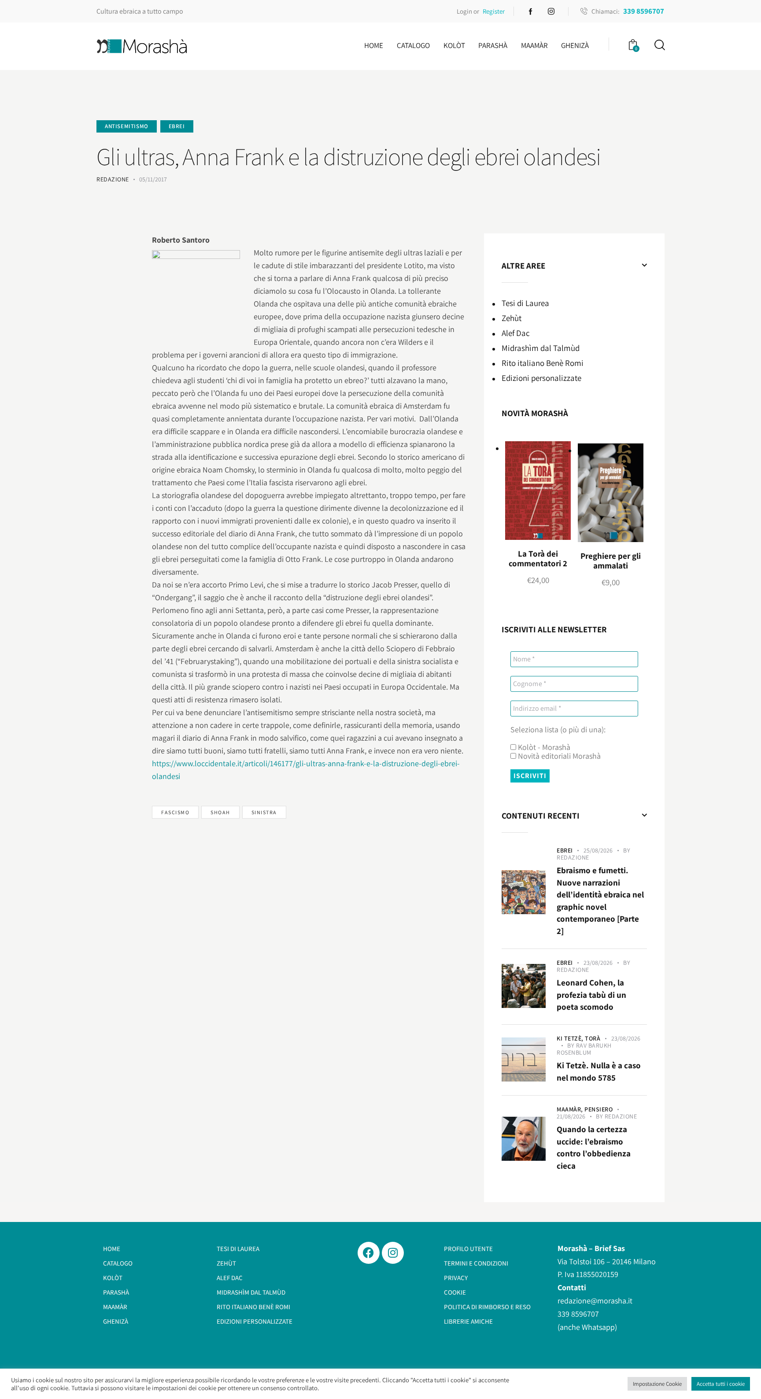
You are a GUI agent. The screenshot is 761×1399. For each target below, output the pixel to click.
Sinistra (264, 812)
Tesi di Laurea (525, 303)
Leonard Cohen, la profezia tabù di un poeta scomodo (591, 994)
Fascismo (175, 812)
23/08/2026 (598, 963)
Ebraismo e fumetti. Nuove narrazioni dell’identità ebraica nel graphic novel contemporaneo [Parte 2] (600, 900)
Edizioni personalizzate (541, 378)
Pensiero (598, 1109)
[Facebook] (369, 1253)
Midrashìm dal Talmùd (541, 348)
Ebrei (177, 126)
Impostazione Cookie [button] (657, 1384)
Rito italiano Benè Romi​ (543, 363)
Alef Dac (516, 333)
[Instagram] (393, 1253)
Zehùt (511, 318)
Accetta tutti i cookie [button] (721, 1384)
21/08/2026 (571, 1116)
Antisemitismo (126, 126)
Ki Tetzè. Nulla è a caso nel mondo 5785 (599, 1071)
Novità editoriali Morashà (558, 756)
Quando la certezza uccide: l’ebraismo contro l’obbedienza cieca (594, 1147)
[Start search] (659, 45)
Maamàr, (570, 1109)
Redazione (573, 857)
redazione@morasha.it (595, 1301)
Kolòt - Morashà (543, 747)
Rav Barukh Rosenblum (584, 1048)
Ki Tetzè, (571, 1038)
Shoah (220, 812)
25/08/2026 (598, 850)
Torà (592, 1038)
